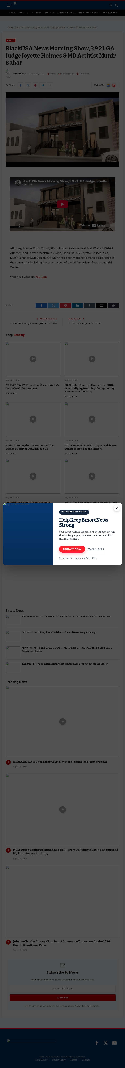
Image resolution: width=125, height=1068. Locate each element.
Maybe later (96, 549)
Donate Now (72, 549)
